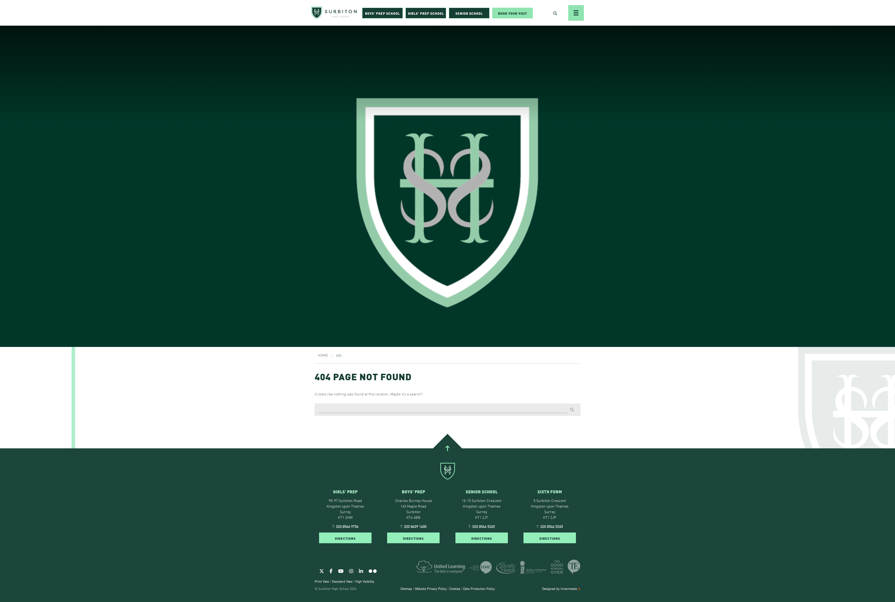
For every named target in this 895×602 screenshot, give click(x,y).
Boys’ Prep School (382, 13)
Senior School (469, 13)
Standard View (342, 581)
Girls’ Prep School (426, 13)
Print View (322, 581)
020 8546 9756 (347, 526)
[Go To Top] (447, 448)
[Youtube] (341, 570)
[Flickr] (373, 570)
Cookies (454, 588)
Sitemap (406, 588)
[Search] (571, 409)
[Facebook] (331, 570)
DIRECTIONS (345, 538)
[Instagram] (351, 570)
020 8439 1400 (415, 526)
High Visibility (364, 581)
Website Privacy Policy (431, 588)
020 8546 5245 (483, 526)
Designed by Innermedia (560, 588)
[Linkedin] (361, 570)
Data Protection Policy (479, 588)
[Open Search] (555, 13)
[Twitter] (321, 570)
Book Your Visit (512, 13)
